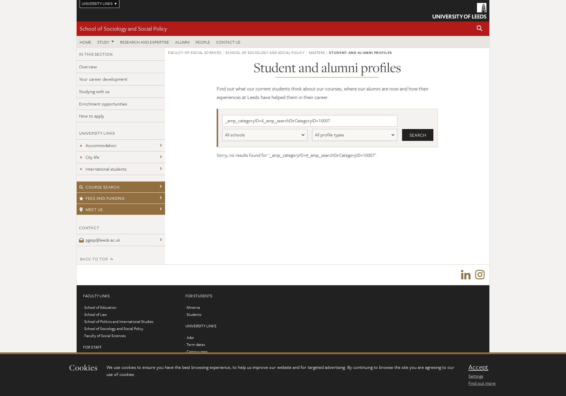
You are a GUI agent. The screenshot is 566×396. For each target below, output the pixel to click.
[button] (479, 29)
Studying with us (94, 91)
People (202, 42)
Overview (88, 66)
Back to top (94, 259)
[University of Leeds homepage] (459, 11)
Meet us (94, 209)
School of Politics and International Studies (118, 321)
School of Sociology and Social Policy (123, 28)
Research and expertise (144, 42)
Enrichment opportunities (103, 103)
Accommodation (100, 145)
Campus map (197, 351)
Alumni (182, 42)
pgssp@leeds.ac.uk (102, 240)
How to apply (91, 116)
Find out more (482, 383)
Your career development (103, 79)
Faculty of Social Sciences (194, 52)
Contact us (228, 42)
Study (103, 42)
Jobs (190, 337)
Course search (102, 187)
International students (105, 169)
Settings (475, 376)
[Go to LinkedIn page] (465, 275)
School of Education (100, 307)
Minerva (193, 307)
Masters (317, 52)
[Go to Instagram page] (480, 275)
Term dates (195, 344)
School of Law (95, 314)
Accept (478, 367)
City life (92, 157)
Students (194, 314)
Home (85, 42)
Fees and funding (105, 198)
